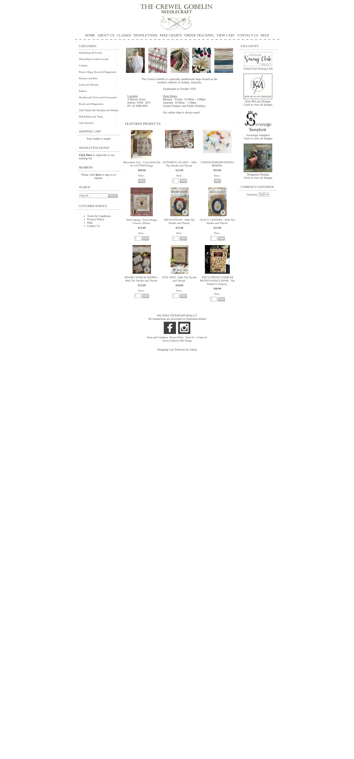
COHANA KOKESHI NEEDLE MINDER (217, 164)
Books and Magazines (91, 103)
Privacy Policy (95, 219)
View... (141, 175)
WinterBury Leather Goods (94, 59)
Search (113, 195)
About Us (190, 337)
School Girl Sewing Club (258, 68)
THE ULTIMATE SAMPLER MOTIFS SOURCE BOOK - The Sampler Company (217, 280)
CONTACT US (247, 35)
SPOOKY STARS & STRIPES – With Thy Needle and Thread (142, 279)
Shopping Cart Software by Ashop (177, 349)
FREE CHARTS (171, 35)
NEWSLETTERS (145, 35)
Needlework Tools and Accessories (98, 97)
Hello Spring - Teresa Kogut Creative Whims (141, 221)
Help (90, 222)
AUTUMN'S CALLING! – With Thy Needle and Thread (179, 164)
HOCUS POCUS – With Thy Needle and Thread (179, 221)
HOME (90, 35)
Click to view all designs (258, 104)
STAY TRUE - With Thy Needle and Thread (179, 279)
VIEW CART (226, 35)
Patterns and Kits (88, 78)
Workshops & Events (90, 52)
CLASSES (124, 35)
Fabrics (83, 91)
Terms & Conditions (99, 216)
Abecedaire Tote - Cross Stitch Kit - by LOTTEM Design (141, 164)
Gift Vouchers (86, 122)
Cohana (83, 65)
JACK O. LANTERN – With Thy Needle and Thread (217, 221)
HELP (265, 35)
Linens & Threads (89, 84)
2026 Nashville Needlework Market (98, 110)
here (98, 174)
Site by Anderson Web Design (177, 340)
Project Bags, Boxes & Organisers (97, 72)
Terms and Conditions (158, 337)
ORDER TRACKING (199, 35)
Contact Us (93, 225)
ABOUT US (106, 35)
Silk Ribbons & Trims (91, 116)
